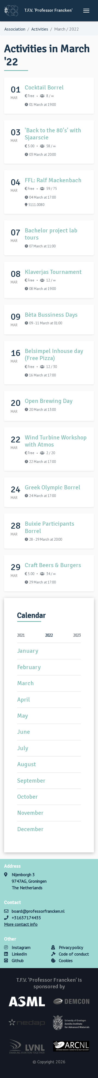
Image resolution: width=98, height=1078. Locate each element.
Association (14, 29)
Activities (39, 29)
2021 (21, 635)
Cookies (65, 960)
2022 (49, 635)
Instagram (20, 947)
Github (17, 960)
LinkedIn (19, 954)
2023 (77, 635)
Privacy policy (70, 947)
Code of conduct (73, 954)
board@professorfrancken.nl (38, 911)
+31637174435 (26, 917)
